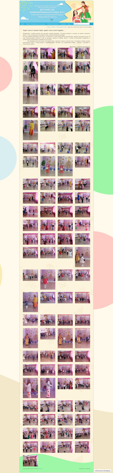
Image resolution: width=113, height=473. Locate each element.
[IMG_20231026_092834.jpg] (82, 257)
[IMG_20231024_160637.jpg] (65, 125)
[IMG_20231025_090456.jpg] (47, 184)
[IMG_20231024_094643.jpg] (65, 112)
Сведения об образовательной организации (35, 24)
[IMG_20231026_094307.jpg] (65, 297)
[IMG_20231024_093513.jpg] (65, 67)
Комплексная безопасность (53, 24)
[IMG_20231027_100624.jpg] (82, 297)
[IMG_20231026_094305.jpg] (47, 297)
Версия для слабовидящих (103, 470)
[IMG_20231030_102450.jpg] (30, 460)
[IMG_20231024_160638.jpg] (82, 125)
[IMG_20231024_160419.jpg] (82, 112)
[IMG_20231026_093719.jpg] (82, 275)
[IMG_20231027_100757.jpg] (30, 320)
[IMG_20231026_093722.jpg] (65, 275)
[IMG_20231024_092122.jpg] (47, 53)
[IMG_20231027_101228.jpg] (65, 320)
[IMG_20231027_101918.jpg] (47, 356)
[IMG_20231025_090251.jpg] (82, 161)
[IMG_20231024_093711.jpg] (82, 67)
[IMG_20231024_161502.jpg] (30, 161)
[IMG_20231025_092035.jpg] (47, 198)
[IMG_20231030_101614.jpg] (30, 447)
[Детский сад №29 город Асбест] (56, 11)
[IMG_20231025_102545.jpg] (65, 238)
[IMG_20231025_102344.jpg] (47, 238)
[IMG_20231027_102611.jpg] (65, 369)
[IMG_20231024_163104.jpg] (47, 166)
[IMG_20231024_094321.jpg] (65, 89)
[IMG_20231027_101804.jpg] (82, 338)
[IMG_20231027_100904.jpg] (47, 320)
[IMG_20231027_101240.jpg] (82, 320)
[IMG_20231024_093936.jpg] (30, 93)
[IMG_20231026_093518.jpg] (47, 279)
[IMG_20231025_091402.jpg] (65, 184)
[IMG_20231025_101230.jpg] (30, 225)
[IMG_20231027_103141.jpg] (47, 388)
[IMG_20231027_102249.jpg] (30, 369)
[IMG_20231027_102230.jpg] (82, 356)
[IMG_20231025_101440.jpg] (47, 225)
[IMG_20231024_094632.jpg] (47, 112)
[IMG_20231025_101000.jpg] (65, 211)
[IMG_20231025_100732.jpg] (30, 211)
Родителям (63, 24)
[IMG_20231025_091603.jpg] (30, 198)
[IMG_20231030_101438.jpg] (47, 433)
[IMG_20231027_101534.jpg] (65, 338)
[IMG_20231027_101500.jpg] (30, 338)
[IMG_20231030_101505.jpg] (65, 433)
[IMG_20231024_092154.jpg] (30, 53)
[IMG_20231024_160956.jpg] (47, 148)
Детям (69, 24)
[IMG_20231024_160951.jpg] (30, 148)
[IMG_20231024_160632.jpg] (47, 125)
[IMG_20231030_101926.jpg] (47, 447)
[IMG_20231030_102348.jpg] (65, 447)
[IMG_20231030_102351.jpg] (82, 447)
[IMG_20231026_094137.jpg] (30, 302)
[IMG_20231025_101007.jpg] (82, 211)
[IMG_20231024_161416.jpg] (65, 148)
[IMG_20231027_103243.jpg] (30, 388)
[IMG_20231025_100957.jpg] (47, 211)
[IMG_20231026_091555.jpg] (30, 252)
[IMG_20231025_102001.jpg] (82, 225)
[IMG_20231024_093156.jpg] (47, 67)
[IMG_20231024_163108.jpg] (65, 166)
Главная (22, 24)
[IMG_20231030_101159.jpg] (30, 419)
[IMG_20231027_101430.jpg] (47, 333)
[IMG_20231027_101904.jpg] (30, 356)
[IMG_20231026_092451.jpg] (30, 275)
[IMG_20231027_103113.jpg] (82, 369)
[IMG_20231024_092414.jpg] (30, 71)
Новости (53, 27)
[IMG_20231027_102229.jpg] (65, 356)
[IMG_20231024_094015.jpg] (47, 89)
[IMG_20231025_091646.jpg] (82, 184)
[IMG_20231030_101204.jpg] (47, 419)
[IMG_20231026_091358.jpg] (82, 238)
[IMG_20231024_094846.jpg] (30, 130)
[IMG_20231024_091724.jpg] (65, 53)
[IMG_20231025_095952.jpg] (65, 198)
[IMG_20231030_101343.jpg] (30, 433)
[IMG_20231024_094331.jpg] (82, 89)
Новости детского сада (61, 27)
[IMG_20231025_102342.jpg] (30, 238)
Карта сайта (40, 468)
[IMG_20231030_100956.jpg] (82, 406)
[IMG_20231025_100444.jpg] (82, 198)
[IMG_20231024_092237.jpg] (82, 53)
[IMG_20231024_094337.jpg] (30, 112)
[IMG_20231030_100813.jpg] (65, 383)
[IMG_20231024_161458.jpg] (82, 148)
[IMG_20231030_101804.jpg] (82, 433)
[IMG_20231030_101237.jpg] (82, 419)
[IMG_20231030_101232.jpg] (65, 419)
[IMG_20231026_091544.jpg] (47, 252)
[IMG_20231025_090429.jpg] (30, 184)
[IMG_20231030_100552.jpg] (30, 406)
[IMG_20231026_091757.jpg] (65, 252)
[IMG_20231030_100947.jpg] (65, 406)
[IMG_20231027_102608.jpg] (47, 369)
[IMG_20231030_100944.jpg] (47, 406)
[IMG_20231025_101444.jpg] (65, 225)
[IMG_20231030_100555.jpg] (82, 383)
